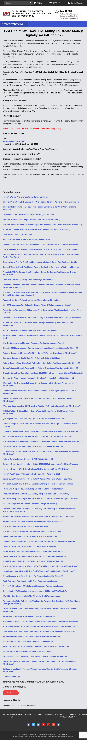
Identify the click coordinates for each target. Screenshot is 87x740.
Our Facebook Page (11, 677)
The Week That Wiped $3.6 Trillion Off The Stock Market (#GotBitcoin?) (33, 446)
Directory (22, 714)
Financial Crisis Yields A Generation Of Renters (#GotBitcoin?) (29, 546)
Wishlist (39, 3)
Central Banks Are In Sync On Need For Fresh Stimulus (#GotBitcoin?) (33, 576)
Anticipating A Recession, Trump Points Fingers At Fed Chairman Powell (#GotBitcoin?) (40, 621)
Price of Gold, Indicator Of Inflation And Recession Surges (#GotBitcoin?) (34, 586)
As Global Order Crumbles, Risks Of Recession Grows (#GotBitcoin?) (32, 521)
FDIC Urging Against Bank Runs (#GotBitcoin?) (23, 292)
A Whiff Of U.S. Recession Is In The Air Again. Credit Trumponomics (31, 596)
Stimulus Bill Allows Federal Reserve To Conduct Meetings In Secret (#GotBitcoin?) (38, 378)
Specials (7, 714)
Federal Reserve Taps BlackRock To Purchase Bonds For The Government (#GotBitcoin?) (41, 363)
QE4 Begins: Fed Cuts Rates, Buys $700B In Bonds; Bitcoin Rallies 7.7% (34, 419)
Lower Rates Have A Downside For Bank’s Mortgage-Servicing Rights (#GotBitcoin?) (39, 571)
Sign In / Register (77, 3)
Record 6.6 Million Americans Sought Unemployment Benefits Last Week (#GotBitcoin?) (40, 348)
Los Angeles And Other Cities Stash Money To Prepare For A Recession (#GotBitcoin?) (40, 631)
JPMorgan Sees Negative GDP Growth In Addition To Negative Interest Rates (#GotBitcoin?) (42, 406)
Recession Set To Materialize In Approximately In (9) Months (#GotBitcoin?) (35, 591)
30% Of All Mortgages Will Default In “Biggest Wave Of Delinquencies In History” (37, 305)
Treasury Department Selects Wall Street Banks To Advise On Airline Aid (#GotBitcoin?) (40, 353)
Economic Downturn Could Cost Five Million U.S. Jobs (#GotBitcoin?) (32, 358)
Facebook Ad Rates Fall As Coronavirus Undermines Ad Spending (31, 300)
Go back (10, 693)
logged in (17, 706)
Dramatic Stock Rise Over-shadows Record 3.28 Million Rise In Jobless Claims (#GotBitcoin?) (43, 373)
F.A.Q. (35, 714)
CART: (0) (56, 3)
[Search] (30, 3)
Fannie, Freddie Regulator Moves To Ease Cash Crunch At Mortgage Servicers (36, 254)
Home (57, 714)
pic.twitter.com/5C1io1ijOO (14, 141)
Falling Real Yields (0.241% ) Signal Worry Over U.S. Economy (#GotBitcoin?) (35, 556)
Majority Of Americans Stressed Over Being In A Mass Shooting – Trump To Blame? (38, 516)
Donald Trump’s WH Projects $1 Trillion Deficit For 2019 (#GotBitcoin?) (33, 561)
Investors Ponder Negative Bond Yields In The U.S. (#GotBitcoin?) (31, 536)
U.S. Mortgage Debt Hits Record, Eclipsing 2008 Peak (25, 526)
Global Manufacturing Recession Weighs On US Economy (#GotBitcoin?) (34, 551)
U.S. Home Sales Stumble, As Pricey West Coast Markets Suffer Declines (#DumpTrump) (40, 566)
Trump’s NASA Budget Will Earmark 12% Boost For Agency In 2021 (31, 474)
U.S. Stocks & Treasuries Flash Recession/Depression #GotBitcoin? (32, 531)
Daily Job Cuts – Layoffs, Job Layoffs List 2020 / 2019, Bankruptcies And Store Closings (40, 464)
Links (30, 714)
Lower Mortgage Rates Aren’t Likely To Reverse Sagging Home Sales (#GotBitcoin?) (39, 541)
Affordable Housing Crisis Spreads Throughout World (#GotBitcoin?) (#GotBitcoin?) (39, 626)
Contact (50, 714)
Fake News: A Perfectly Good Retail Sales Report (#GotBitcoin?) (30, 616)
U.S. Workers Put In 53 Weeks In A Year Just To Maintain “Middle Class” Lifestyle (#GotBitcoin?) (43, 441)
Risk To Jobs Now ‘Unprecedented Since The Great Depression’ (30, 330)
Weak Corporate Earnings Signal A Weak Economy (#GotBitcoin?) (31, 581)
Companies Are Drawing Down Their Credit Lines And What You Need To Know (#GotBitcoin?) (43, 431)
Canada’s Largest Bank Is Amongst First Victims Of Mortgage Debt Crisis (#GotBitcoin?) (40, 368)
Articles (42, 714)
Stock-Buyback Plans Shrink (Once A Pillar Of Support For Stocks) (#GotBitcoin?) (37, 436)
